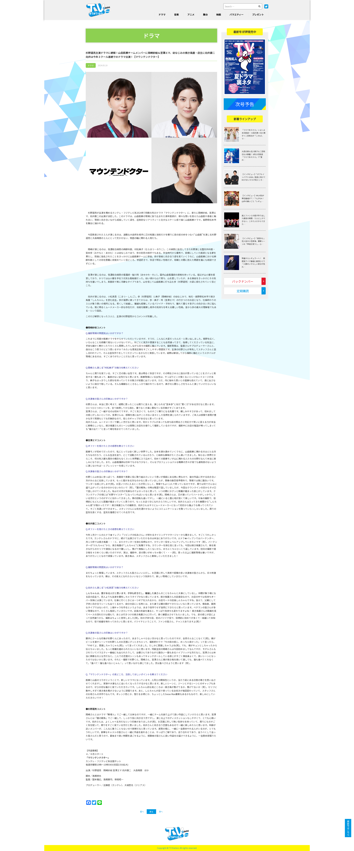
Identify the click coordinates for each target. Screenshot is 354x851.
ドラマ (162, 14)
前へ (142, 811)
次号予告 (244, 104)
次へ (161, 811)
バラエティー (237, 14)
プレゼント (258, 14)
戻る (151, 811)
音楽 (176, 14)
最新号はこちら (348, 828)
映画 (218, 14)
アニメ (190, 14)
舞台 (205, 14)
